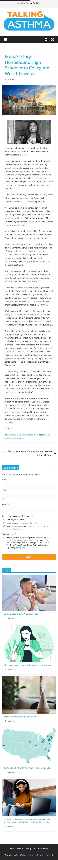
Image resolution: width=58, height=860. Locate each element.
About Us (20, 848)
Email (5, 504)
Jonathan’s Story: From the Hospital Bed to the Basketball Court (28, 453)
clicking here (20, 547)
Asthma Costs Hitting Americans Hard (21, 614)
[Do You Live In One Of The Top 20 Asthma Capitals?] (29, 746)
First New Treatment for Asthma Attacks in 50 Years (27, 665)
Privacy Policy (31, 848)
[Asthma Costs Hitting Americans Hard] (29, 593)
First (4, 490)
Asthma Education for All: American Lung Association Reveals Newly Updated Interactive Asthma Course (28, 820)
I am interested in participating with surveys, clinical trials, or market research (28, 527)
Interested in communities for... (17, 516)
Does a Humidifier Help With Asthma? (21, 716)
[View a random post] (52, 39)
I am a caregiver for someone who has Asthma (23, 523)
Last (3, 498)
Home (12, 848)
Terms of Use (9, 534)
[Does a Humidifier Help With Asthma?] (29, 695)
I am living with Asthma (15, 519)
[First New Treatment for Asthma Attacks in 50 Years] (29, 643)
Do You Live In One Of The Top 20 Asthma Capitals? (27, 768)
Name (6, 479)
